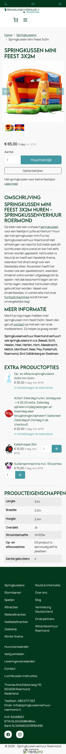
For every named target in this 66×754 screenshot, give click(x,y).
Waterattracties (15, 614)
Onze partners (44, 619)
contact (19, 324)
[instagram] (19, 734)
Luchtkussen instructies (20, 676)
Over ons (41, 592)
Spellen (9, 600)
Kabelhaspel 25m (25, 444)
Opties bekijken (33, 171)
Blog (38, 600)
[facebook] (8, 734)
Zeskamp (10, 629)
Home (8, 35)
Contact (9, 669)
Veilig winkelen (14, 654)
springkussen (49, 227)
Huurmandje (41, 159)
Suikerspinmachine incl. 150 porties (38, 464)
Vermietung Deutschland (44, 609)
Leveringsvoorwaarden (19, 661)
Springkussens (26, 35)
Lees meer (11, 184)
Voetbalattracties (16, 622)
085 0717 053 (26, 701)
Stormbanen (12, 592)
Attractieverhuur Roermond (46, 628)
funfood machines (16, 297)
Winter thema (13, 636)
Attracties (11, 607)
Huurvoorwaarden (16, 647)
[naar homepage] (21, 10)
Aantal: (9, 152)
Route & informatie (47, 585)
